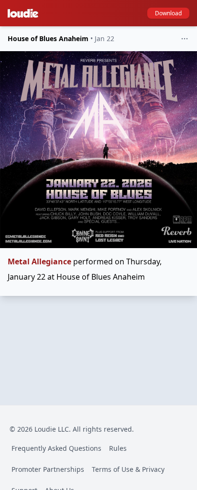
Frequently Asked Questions (56, 448)
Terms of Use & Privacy (128, 469)
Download (168, 13)
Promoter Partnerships (47, 469)
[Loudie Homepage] (25, 13)
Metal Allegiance (39, 261)
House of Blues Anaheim (48, 38)
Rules (118, 448)
